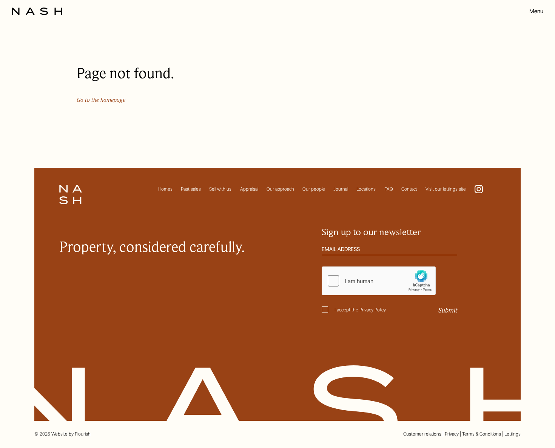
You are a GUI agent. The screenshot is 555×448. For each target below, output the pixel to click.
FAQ (388, 189)
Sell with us (220, 189)
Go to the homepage (101, 100)
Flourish (83, 434)
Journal (340, 189)
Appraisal (249, 189)
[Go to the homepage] (37, 11)
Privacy (452, 434)
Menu (536, 11)
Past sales (191, 189)
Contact (409, 189)
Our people (313, 189)
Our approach (280, 189)
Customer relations (422, 434)
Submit (447, 310)
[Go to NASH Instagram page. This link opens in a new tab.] (479, 189)
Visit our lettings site (446, 189)
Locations (366, 189)
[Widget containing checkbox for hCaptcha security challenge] (379, 280)
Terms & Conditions (481, 434)
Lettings (512, 434)
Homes (165, 189)
